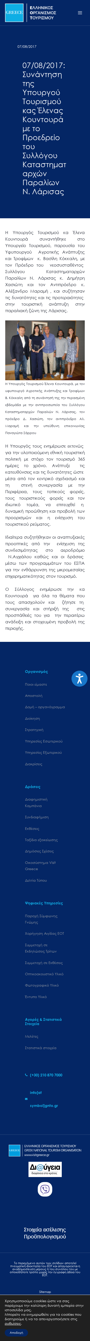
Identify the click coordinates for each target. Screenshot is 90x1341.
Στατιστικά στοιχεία (40, 1047)
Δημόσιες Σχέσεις (39, 851)
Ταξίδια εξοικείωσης (41, 839)
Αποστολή (33, 695)
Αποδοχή (16, 1332)
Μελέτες (31, 1036)
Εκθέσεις (32, 828)
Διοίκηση (32, 718)
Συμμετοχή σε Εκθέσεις (44, 962)
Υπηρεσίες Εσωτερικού (43, 741)
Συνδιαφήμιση (37, 817)
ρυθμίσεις (13, 1323)
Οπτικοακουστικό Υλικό (44, 974)
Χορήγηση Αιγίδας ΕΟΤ (44, 933)
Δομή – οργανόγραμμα (45, 706)
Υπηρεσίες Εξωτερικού (43, 752)
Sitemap (45, 1292)
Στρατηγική (34, 729)
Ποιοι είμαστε (36, 684)
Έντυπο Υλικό (36, 996)
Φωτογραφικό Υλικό (42, 985)
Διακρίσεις (33, 763)
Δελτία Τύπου (36, 880)
